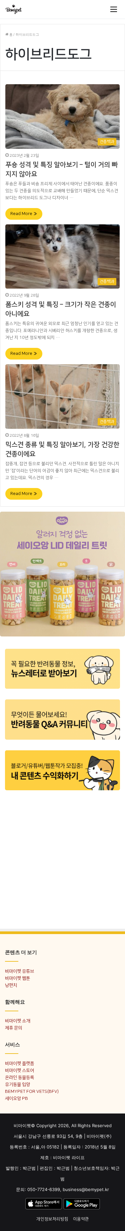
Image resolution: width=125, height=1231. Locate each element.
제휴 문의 (13, 1027)
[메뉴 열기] (114, 9)
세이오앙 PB (16, 1098)
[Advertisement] (62, 859)
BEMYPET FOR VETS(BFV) (32, 1091)
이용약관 (81, 1219)
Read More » (23, 213)
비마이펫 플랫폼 (19, 1063)
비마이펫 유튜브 (19, 971)
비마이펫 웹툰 (17, 978)
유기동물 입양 (17, 1084)
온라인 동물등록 (19, 1077)
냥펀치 (11, 985)
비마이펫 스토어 (19, 1070)
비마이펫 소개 (17, 1020)
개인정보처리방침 (52, 1219)
